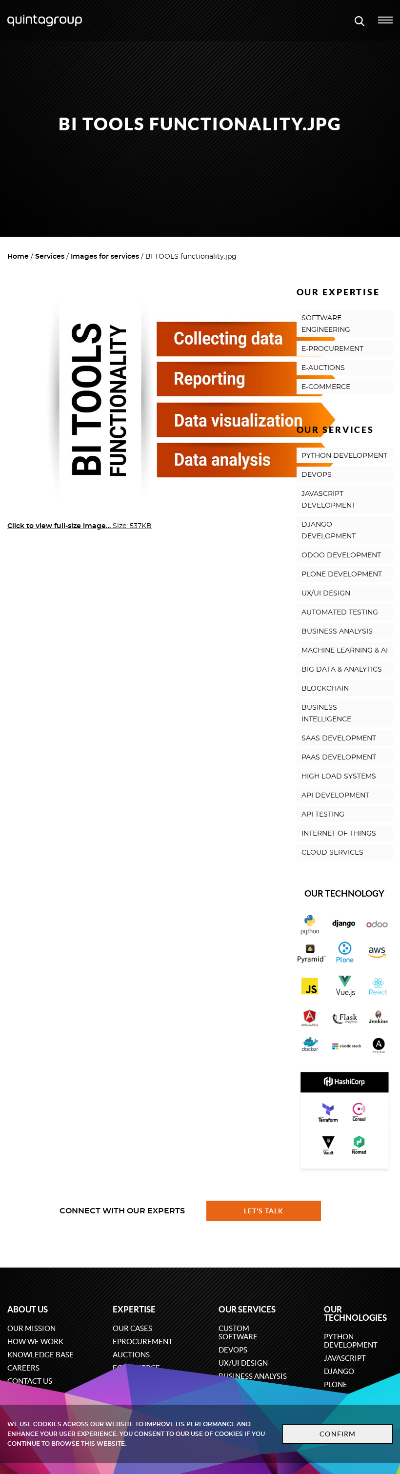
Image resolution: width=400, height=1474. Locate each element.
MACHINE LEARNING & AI (344, 650)
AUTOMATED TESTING (339, 612)
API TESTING (322, 814)
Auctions (131, 1355)
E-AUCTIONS (323, 368)
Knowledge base (40, 1355)
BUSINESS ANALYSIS (337, 631)
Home (18, 256)
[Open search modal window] (359, 20)
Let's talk (264, 1211)
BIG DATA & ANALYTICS (341, 669)
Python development (351, 1340)
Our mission (31, 1328)
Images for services (105, 256)
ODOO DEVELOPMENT (341, 555)
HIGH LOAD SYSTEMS (338, 776)
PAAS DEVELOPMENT (338, 757)
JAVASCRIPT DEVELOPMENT (328, 500)
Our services (247, 1309)
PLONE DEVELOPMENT (341, 574)
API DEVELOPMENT (335, 795)
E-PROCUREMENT (332, 349)
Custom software (238, 1332)
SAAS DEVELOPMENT (338, 738)
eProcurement (143, 1341)
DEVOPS (316, 474)
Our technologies (355, 1313)
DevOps (233, 1350)
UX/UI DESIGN (325, 593)
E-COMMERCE (325, 387)
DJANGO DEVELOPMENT (328, 530)
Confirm (338, 1434)
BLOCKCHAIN (325, 688)
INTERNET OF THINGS (338, 833)
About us (27, 1309)
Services (49, 256)
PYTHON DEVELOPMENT (344, 455)
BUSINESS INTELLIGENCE (326, 713)
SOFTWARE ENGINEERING (325, 324)
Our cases (132, 1328)
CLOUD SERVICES (332, 852)
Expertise (134, 1309)
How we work (35, 1341)
